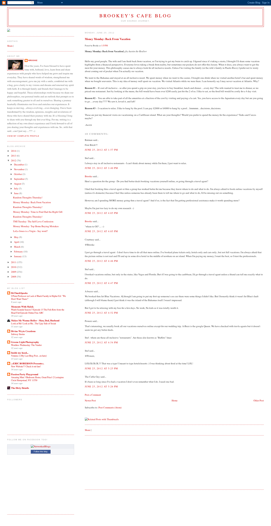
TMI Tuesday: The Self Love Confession (33, 221)
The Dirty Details (20, 388)
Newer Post (90, 400)
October (18, 174)
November (19, 169)
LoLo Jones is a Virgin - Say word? (30, 231)
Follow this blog (40, 451)
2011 (14, 262)
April (17, 242)
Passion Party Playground (24, 374)
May (16, 237)
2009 (14, 271)
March (17, 246)
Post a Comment (93, 394)
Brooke (88, 176)
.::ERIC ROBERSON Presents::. (27, 363)
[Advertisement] (112, 462)
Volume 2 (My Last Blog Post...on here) (29, 355)
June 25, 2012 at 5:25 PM (101, 368)
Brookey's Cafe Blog (135, 15)
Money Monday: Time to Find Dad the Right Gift (37, 211)
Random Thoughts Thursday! (27, 197)
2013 (14, 155)
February (18, 251)
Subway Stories (18, 334)
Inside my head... (19, 352)
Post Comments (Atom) (109, 407)
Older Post (258, 400)
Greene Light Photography (25, 342)
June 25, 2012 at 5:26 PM (101, 386)
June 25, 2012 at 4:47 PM (101, 283)
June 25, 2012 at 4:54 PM (101, 342)
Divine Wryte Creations (23, 331)
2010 (14, 267)
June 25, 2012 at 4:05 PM (101, 213)
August (18, 183)
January (18, 256)
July (16, 188)
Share (87, 430)
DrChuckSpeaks (19, 293)
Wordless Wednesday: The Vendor (26, 344)
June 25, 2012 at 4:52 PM (101, 312)
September (19, 178)
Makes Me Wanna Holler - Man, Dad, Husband (35, 320)
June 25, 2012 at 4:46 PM (101, 261)
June (16, 193)
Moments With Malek (22, 306)
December (19, 164)
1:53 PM (104, 45)
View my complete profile (23, 136)
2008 (14, 276)
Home (175, 400)
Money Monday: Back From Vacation (107, 39)
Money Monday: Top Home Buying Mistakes (36, 226)
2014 (14, 150)
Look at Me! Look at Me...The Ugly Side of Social (33, 323)
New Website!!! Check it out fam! (26, 366)
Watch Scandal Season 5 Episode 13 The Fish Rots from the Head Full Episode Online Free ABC (37, 311)
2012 (14, 160)
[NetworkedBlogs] (41, 446)
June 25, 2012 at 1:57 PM (101, 149)
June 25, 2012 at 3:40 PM (101, 168)
